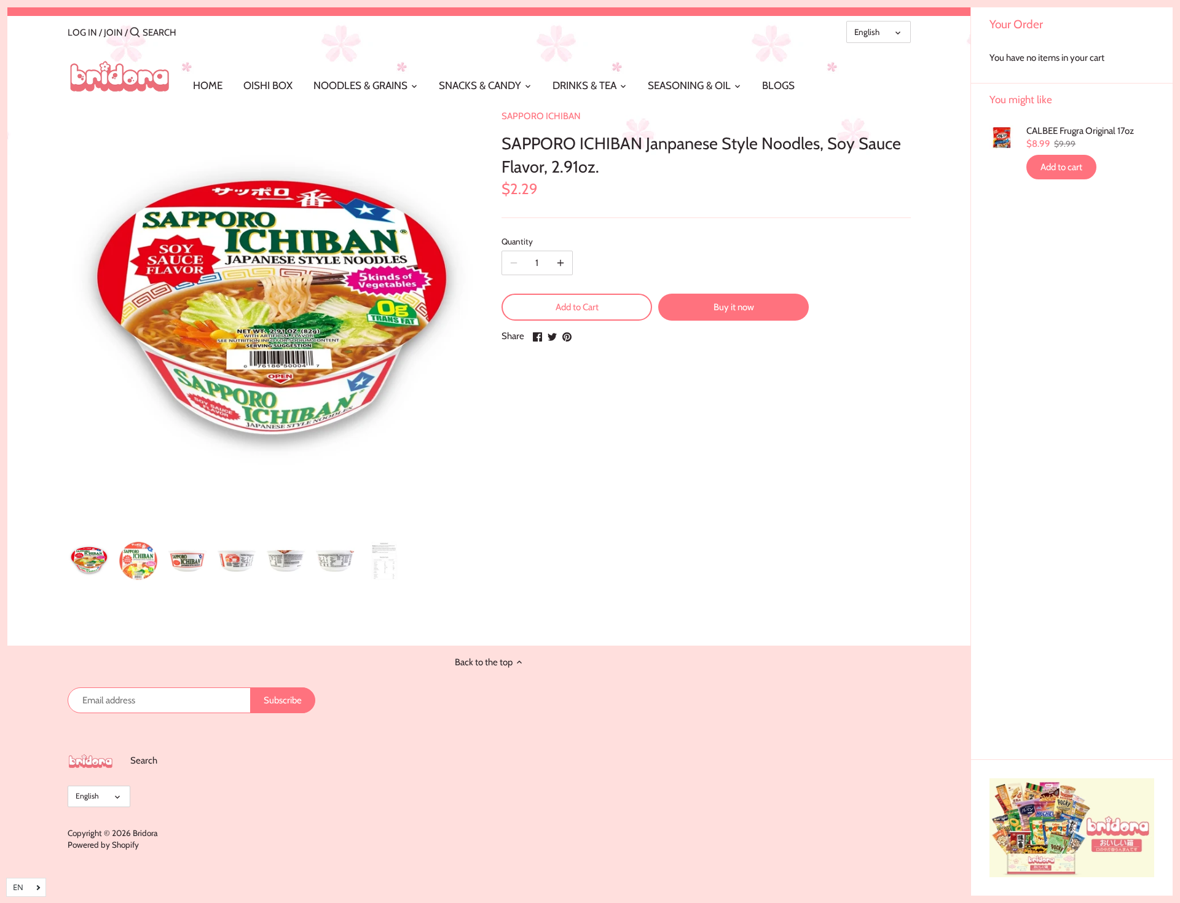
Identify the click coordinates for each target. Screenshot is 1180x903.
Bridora (145, 833)
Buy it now (734, 307)
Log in (82, 32)
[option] (89, 560)
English (866, 32)
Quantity (517, 241)
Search (143, 760)
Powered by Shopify (103, 845)
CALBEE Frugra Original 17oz (1080, 130)
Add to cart (1061, 167)
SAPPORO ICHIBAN (541, 116)
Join (113, 32)
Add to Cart (577, 307)
